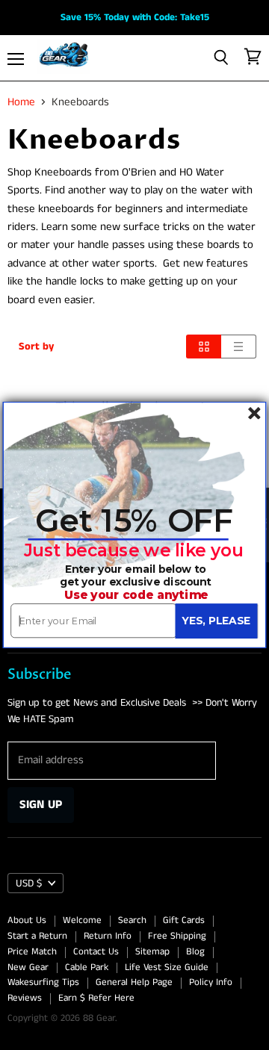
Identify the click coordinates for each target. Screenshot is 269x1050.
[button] (134, 521)
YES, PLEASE (216, 620)
